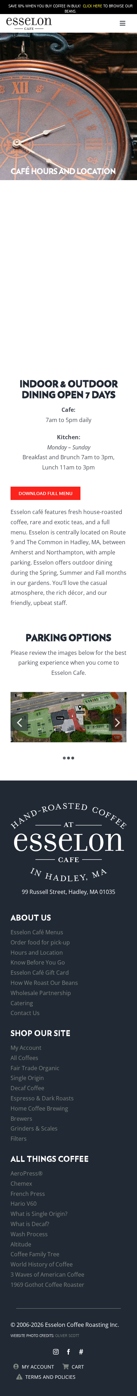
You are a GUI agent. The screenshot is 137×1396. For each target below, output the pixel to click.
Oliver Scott (67, 1336)
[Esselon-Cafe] (29, 19)
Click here (92, 6)
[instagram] (56, 1352)
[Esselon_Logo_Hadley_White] (68, 806)
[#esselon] (81, 1352)
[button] (64, 758)
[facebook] (68, 1352)
